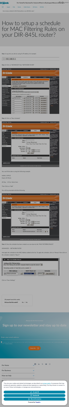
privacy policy (47, 383)
